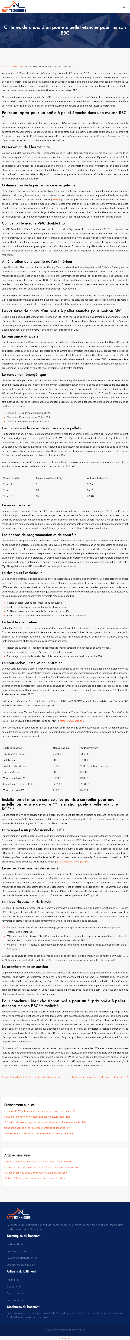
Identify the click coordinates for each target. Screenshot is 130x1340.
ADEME (56, 199)
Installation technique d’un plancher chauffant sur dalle (33, 1076)
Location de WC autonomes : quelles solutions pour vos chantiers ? (39, 1110)
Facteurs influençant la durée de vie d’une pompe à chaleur (34, 1178)
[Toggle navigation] (124, 6)
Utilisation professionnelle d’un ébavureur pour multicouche (35, 1172)
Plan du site (65, 1337)
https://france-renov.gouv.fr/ (72, 861)
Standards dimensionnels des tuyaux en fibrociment (98, 1076)
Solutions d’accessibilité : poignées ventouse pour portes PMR (37, 1127)
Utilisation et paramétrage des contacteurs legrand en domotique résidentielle (45, 1122)
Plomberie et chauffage (14, 66)
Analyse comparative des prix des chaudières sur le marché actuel (38, 1133)
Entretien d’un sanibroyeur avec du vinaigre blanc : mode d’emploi (38, 1161)
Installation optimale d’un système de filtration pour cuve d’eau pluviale (41, 1166)
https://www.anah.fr (71, 720)
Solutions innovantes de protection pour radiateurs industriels (37, 1116)
